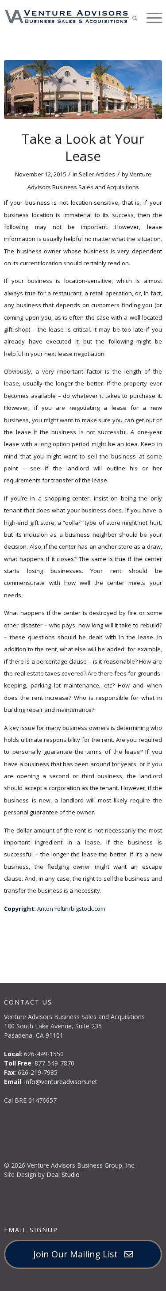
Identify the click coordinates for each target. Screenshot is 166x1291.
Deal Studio (63, 1174)
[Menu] (150, 17)
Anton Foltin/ (54, 909)
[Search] (130, 17)
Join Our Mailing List (78, 1254)
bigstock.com (88, 909)
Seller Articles (97, 174)
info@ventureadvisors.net (60, 1081)
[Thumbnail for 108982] (83, 89)
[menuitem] (130, 17)
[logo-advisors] (67, 16)
